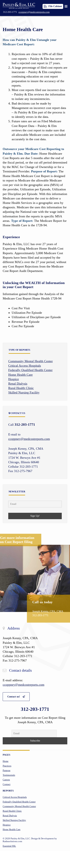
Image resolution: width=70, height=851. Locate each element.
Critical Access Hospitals (24, 365)
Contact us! (14, 696)
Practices (7, 765)
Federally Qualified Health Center (30, 370)
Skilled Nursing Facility (23, 392)
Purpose (6, 770)
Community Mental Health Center (30, 361)
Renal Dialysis (17, 383)
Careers (6, 779)
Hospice (13, 379)
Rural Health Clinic (21, 388)
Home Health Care (23, 29)
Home (5, 761)
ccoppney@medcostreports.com (34, 12)
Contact (6, 784)
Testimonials (9, 775)
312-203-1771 (10, 12)
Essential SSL (9, 846)
